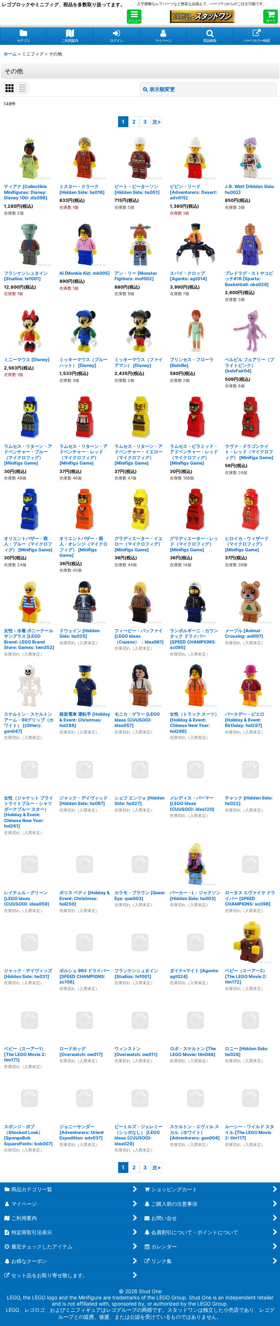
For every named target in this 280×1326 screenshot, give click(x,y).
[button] (134, 16)
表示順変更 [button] (162, 89)
